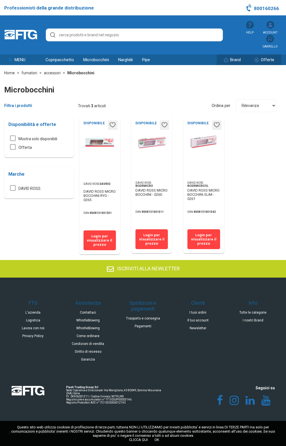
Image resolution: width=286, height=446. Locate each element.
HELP (250, 32)
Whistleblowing (88, 320)
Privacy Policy (33, 336)
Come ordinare (88, 336)
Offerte (267, 59)
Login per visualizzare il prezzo (99, 240)
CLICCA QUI (138, 440)
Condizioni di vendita (88, 344)
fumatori (29, 73)
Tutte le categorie (252, 312)
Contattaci (88, 312)
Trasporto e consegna (143, 318)
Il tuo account (198, 320)
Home (9, 73)
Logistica (33, 320)
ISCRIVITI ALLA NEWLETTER (148, 268)
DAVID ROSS (29, 188)
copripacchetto (60, 59)
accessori (52, 73)
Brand (235, 59)
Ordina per (221, 105)
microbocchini (96, 59)
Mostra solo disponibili (37, 139)
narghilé (125, 59)
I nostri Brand (253, 320)
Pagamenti (143, 326)
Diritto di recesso (88, 352)
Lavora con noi (33, 328)
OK (156, 440)
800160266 (266, 8)
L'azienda (32, 312)
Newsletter (198, 328)
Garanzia (88, 359)
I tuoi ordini (197, 312)
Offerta (25, 147)
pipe (146, 59)
